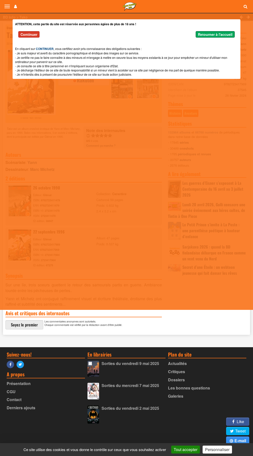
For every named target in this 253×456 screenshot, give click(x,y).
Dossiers (176, 380)
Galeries (175, 396)
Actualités (177, 363)
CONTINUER (45, 48)
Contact (14, 399)
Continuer (29, 34)
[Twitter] (21, 364)
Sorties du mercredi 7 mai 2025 (130, 385)
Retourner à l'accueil (215, 34)
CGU (11, 391)
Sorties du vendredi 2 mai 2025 (130, 408)
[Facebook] (12, 364)
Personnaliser (217, 449)
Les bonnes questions (189, 388)
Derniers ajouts (21, 407)
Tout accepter (185, 449)
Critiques (176, 371)
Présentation (19, 383)
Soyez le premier (24, 325)
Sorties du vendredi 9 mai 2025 (130, 363)
